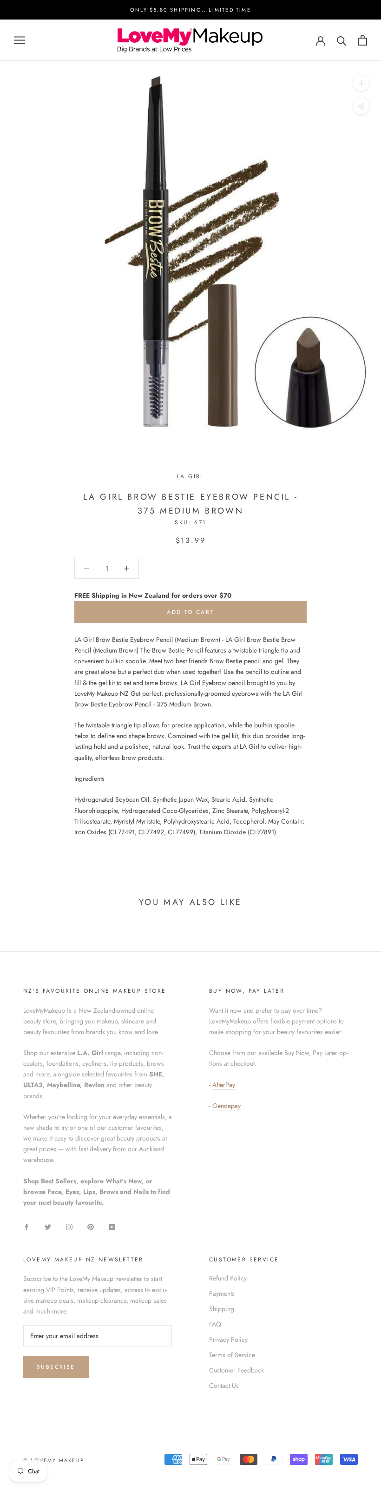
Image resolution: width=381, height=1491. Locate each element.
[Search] (342, 40)
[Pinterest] (90, 1226)
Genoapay (226, 1105)
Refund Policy (228, 1278)
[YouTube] (112, 1226)
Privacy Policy (228, 1339)
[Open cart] (362, 40)
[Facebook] (26, 1226)
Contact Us (224, 1385)
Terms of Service (232, 1354)
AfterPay (223, 1084)
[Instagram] (69, 1226)
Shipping (221, 1308)
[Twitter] (48, 1226)
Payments (222, 1293)
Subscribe (56, 1367)
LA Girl (190, 476)
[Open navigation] (19, 40)
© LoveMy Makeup (53, 1460)
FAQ (215, 1324)
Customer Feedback (236, 1370)
